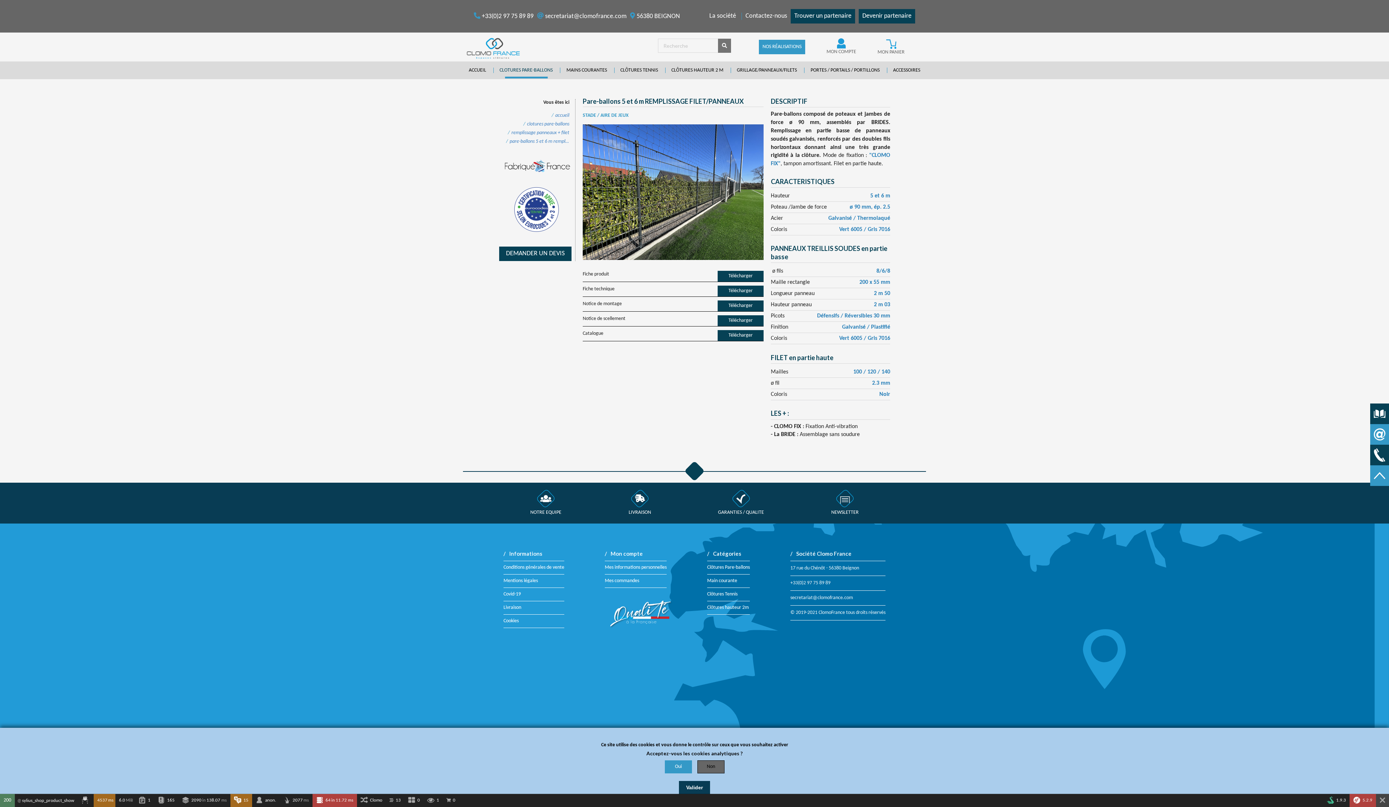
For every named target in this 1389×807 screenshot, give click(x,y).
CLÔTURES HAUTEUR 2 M (697, 70)
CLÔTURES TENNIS (639, 70)
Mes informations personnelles (636, 567)
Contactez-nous (766, 16)
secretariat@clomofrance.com (585, 16)
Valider (694, 787)
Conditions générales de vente (534, 567)
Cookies (511, 621)
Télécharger (741, 276)
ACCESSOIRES (906, 70)
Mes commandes (622, 581)
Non (711, 766)
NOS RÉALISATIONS (782, 47)
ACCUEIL (477, 70)
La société (722, 16)
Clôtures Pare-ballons (728, 567)
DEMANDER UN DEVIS (535, 253)
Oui (678, 766)
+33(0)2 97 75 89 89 (507, 16)
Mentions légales (521, 581)
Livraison (512, 607)
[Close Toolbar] (1382, 800)
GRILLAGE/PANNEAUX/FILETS (767, 70)
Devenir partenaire (887, 16)
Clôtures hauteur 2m (728, 607)
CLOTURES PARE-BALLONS (526, 70)
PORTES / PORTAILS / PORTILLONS (845, 70)
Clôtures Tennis (722, 594)
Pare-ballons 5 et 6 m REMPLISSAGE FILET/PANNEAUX (539, 141)
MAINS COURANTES (586, 70)
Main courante (722, 581)
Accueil (562, 115)
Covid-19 (512, 594)
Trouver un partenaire (822, 16)
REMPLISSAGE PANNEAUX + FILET (540, 133)
